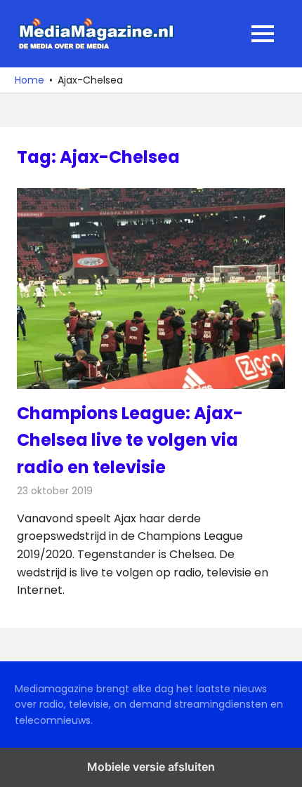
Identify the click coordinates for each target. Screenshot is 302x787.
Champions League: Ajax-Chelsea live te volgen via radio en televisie (130, 440)
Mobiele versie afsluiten (151, 767)
